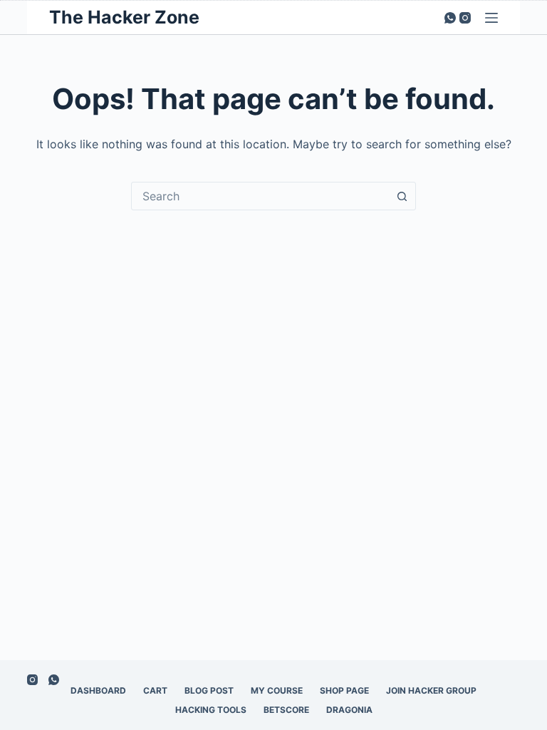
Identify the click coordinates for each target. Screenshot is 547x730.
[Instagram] (465, 18)
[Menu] (491, 17)
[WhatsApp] (450, 18)
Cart (155, 690)
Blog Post (209, 690)
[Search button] (401, 196)
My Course (277, 690)
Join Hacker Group (431, 690)
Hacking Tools (210, 709)
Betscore (286, 709)
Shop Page (344, 690)
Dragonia (349, 709)
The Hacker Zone (124, 17)
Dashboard (98, 690)
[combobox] (260, 196)
